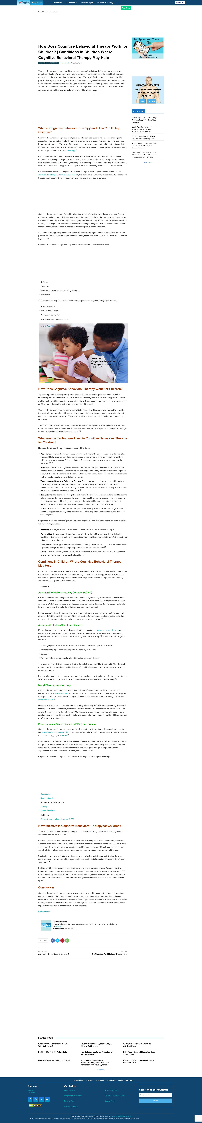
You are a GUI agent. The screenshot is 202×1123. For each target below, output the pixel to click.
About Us (31, 1090)
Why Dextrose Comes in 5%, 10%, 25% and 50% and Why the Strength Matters (144, 145)
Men (142, 101)
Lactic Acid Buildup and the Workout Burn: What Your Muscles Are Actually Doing (142, 129)
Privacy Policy (69, 1090)
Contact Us (31, 1092)
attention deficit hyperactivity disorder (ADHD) (58, 175)
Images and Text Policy (73, 1096)
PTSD (64, 735)
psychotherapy (68, 150)
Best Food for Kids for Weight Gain (52, 1052)
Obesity (44, 807)
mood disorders (61, 693)
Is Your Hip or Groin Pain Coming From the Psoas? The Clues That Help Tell (144, 120)
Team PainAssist (76, 63)
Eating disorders (48, 811)
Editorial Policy (69, 1101)
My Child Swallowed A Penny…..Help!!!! (54, 1060)
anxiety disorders (45, 700)
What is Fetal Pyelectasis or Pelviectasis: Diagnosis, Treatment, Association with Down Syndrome (95, 1062)
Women (151, 101)
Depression (45, 794)
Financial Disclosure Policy (115, 1096)
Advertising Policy (111, 1090)
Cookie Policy (110, 1101)
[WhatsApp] (67, 940)
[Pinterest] (62, 940)
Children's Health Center (50, 12)
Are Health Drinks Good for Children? (53, 954)
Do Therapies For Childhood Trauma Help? (109, 954)
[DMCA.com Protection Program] (35, 1106)
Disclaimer (121, 1116)
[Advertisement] (82, 28)
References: (43, 912)
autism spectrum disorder (108, 630)
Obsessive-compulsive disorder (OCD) (57, 819)
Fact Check (126, 8)
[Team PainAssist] (46, 925)
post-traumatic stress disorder (55, 732)
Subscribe (155, 1100)
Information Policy (71, 1107)
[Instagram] (35, 1099)
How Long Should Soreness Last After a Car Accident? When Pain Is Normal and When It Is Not (144, 155)
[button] (172, 2)
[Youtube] (47, 1099)
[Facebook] (53, 940)
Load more (147, 162)
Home (40, 12)
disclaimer (59, 926)
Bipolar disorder (47, 798)
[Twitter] (57, 940)
